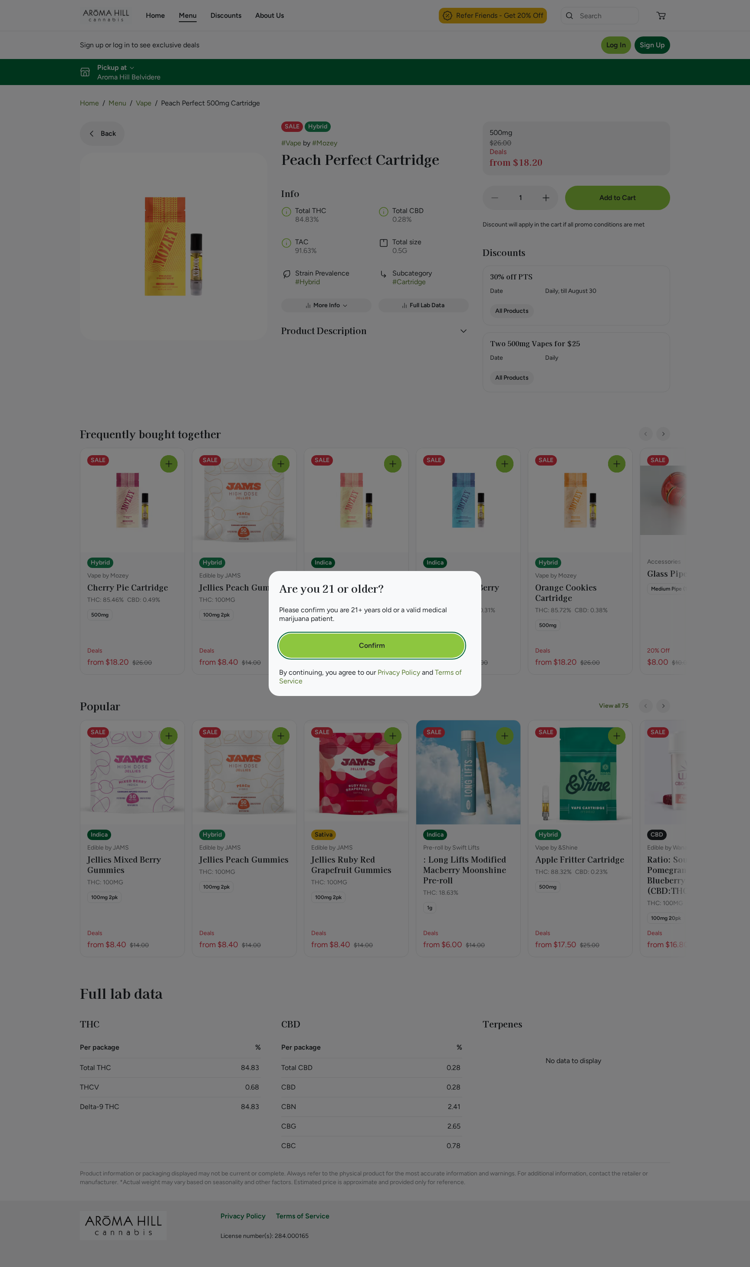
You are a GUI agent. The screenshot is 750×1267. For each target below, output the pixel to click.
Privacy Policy (399, 672)
